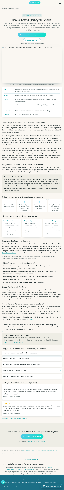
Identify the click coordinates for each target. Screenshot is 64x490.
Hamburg (28, 450)
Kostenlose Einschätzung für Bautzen (32, 35)
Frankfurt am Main (46, 450)
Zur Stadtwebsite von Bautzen (14, 342)
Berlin (23, 450)
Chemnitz (21, 452)
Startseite (4, 8)
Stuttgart (55, 450)
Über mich (11, 482)
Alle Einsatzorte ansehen (9, 454)
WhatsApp (41, 441)
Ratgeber (30, 319)
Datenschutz (39, 482)
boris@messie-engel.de (42, 479)
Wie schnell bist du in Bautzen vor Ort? (16, 359)
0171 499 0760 (35, 3)
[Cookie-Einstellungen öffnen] (3, 482)
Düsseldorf (5, 452)
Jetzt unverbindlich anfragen (32, 436)
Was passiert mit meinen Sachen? (14, 370)
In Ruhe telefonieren (33, 40)
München (34, 450)
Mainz (26, 452)
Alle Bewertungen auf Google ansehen (15, 418)
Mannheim (32, 452)
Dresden (15, 452)
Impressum (31, 482)
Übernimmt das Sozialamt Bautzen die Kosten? (19, 376)
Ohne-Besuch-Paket (9, 253)
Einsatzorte (11, 8)
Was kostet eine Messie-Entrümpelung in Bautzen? (20, 353)
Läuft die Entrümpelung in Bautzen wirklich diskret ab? (21, 365)
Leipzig (10, 452)
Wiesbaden (39, 452)
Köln (39, 450)
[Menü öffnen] (60, 3)
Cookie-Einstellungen (50, 482)
